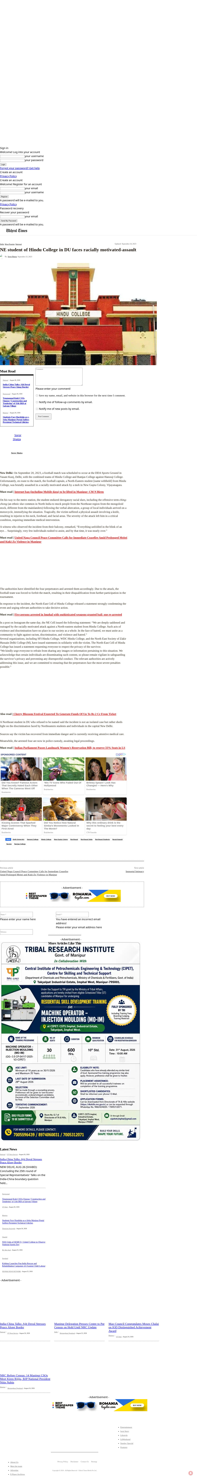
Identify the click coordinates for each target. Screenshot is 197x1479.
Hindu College (46, 839)
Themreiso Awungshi (8, 1228)
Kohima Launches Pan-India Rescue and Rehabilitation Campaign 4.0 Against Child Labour (23, 1264)
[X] (65, 256)
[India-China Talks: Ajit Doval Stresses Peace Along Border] (25, 1303)
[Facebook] (55, 256)
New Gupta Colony (61, 839)
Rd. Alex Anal (6, 1250)
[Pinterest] (75, 256)
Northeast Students (102, 839)
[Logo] (16, 231)
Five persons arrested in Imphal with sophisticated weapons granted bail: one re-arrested (68, 614)
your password (34, 160)
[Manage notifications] (191, 1473)
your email (31, 188)
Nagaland (5, 1258)
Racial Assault (117, 839)
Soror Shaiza (12, 256)
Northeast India (86, 839)
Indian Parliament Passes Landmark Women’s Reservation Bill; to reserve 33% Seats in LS (69, 747)
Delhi (2, 244)
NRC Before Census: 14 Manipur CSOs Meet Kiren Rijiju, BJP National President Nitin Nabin (25, 1379)
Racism (9, 844)
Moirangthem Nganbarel (67, 1333)
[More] (94, 256)
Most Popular (10, 244)
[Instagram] (21, 1442)
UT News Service (12, 1154)
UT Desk (5, 1207)
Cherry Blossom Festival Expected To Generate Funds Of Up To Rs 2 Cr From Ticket (64, 714)
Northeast (74, 839)
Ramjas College (20, 844)
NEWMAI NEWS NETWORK (11, 1271)
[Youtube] (30, 1442)
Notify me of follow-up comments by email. (65, 402)
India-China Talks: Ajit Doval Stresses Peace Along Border (16, 385)
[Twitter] (13, 1442)
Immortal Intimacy (135, 871)
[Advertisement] (63, 565)
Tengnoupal (6, 394)
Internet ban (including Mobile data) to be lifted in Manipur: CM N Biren (59, 491)
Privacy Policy (8, 176)
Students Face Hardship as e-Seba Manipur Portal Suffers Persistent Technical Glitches (16, 419)
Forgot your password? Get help (20, 168)
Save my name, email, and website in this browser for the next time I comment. (82, 395)
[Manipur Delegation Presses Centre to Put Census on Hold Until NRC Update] (79, 1303)
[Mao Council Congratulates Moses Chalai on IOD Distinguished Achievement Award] (134, 1303)
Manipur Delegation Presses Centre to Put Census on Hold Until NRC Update (79, 1325)
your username (34, 156)
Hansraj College (32, 839)
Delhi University (18, 839)
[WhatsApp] (84, 256)
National (18, 244)
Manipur (5, 413)
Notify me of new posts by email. (59, 409)
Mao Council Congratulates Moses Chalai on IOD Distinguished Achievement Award (134, 1327)
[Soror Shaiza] (2, 257)
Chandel (4, 1237)
